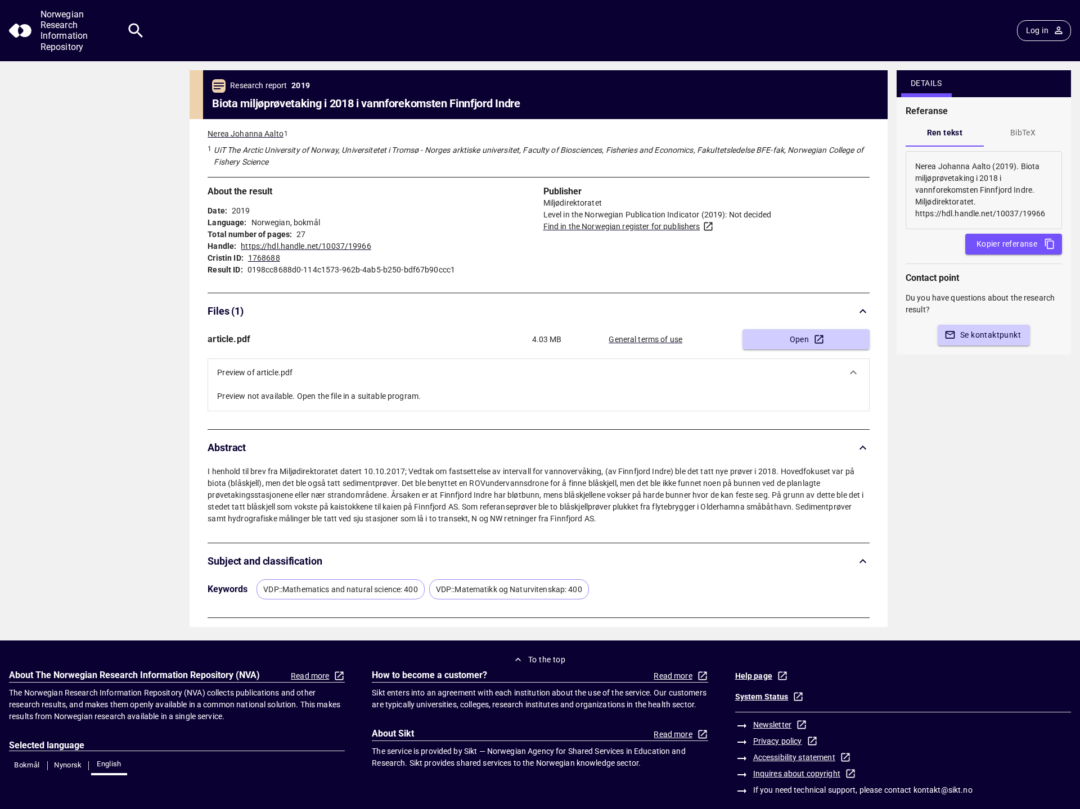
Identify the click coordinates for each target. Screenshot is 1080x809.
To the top (546, 659)
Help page (753, 675)
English (109, 764)
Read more (310, 675)
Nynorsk (68, 765)
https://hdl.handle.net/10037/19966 (306, 246)
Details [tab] (926, 83)
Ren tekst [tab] (945, 132)
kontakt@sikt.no (943, 789)
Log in (1037, 30)
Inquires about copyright (796, 773)
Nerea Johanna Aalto (246, 133)
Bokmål (26, 765)
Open (799, 339)
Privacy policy (777, 741)
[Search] (136, 30)
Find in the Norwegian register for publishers (621, 226)
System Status (762, 696)
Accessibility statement (794, 757)
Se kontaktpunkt (990, 334)
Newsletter (772, 724)
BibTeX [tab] (1023, 132)
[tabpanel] (984, 190)
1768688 (264, 257)
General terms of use (645, 339)
